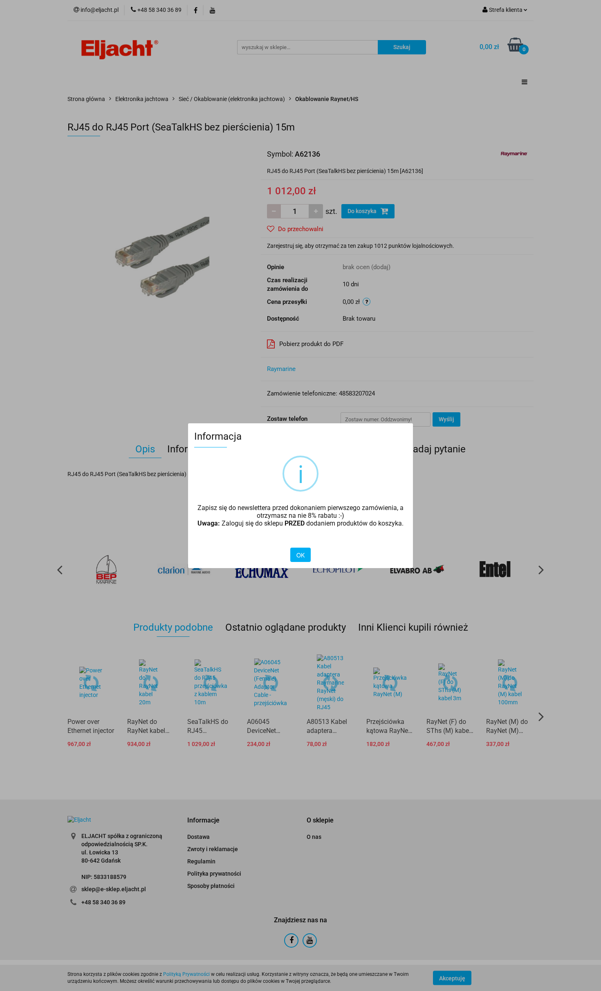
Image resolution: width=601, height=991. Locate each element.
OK (300, 555)
